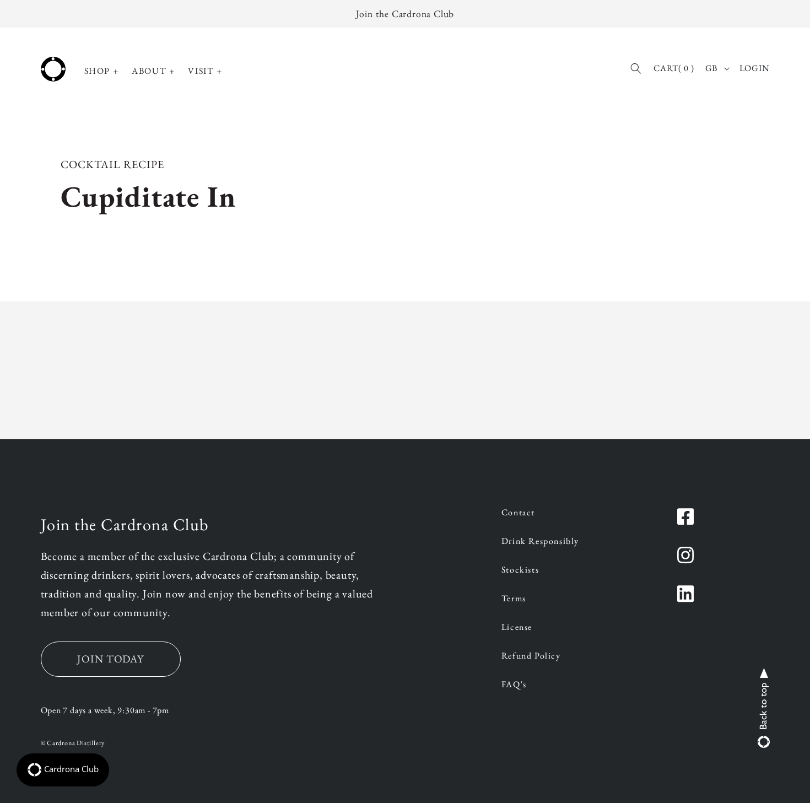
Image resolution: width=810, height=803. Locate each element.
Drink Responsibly (540, 542)
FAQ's (514, 685)
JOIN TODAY (110, 659)
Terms (513, 599)
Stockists (520, 570)
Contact (518, 513)
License (516, 628)
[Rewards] (63, 769)
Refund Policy (531, 656)
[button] (101, 71)
